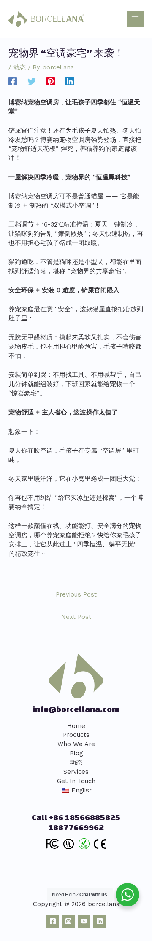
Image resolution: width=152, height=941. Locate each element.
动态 (19, 67)
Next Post (76, 617)
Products (76, 734)
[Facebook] (12, 81)
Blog (76, 753)
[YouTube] (84, 921)
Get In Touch (76, 781)
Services (76, 772)
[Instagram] (68, 921)
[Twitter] (31, 81)
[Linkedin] (69, 81)
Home (76, 726)
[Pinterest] (50, 81)
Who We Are (76, 744)
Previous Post (76, 594)
